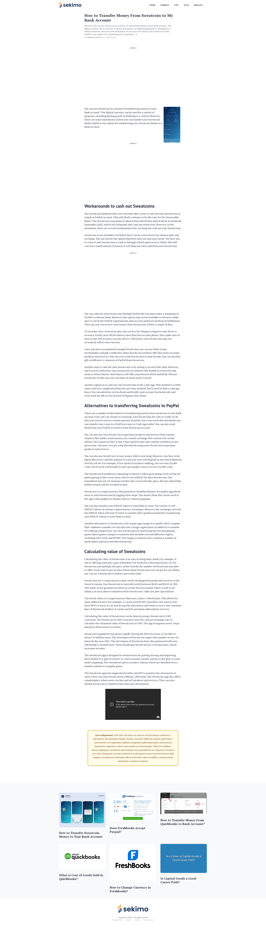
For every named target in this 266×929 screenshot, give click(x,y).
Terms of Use (148, 920)
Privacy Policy (117, 920)
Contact (137, 920)
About (128, 920)
